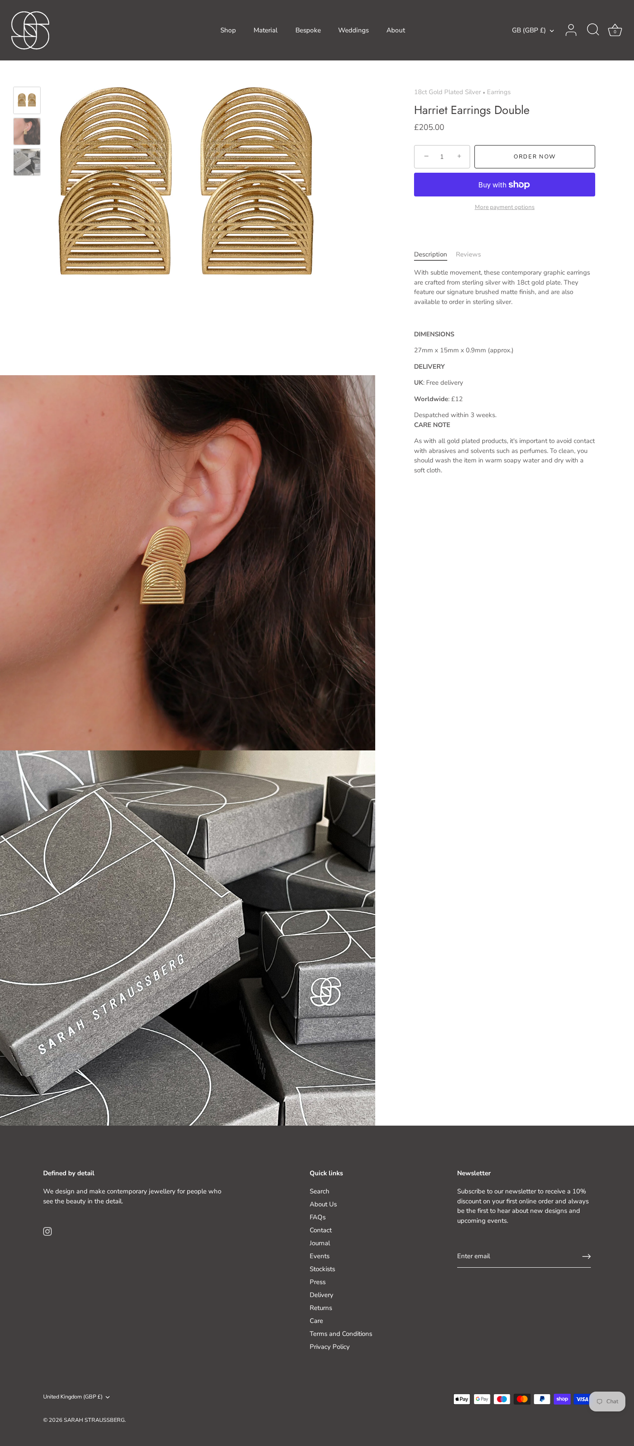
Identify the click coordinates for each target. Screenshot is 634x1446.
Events (320, 1256)
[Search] (593, 30)
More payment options (505, 207)
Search (320, 1191)
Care (316, 1320)
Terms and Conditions (341, 1333)
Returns (321, 1308)
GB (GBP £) (529, 30)
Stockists (322, 1269)
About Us (323, 1204)
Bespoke (308, 30)
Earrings (499, 92)
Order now (535, 157)
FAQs (318, 1217)
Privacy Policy (330, 1346)
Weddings (353, 30)
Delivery (321, 1295)
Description (430, 254)
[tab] (435, 254)
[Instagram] (47, 1231)
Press (318, 1282)
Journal (320, 1243)
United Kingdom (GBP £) (73, 1397)
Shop (228, 30)
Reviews (468, 254)
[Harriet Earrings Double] (27, 100)
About (395, 30)
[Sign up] (586, 1256)
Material (266, 30)
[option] (27, 101)
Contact (321, 1230)
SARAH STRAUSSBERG (94, 1420)
